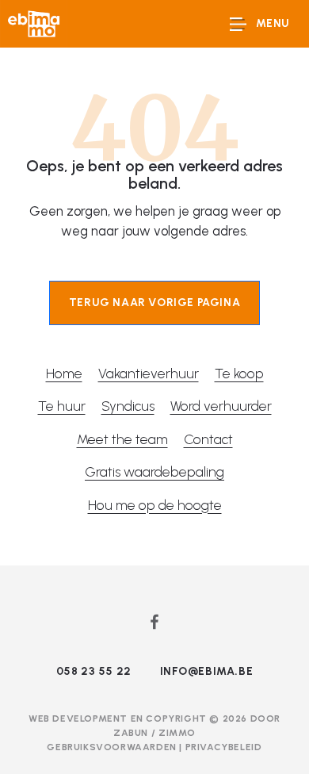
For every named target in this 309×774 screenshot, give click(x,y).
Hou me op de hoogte (155, 504)
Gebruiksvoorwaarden (113, 747)
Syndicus (127, 405)
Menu (273, 23)
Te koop (239, 373)
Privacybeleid (223, 747)
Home (64, 373)
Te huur (62, 405)
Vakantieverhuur (148, 373)
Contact (208, 439)
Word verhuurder (221, 405)
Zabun (130, 732)
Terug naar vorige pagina (154, 302)
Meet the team (122, 439)
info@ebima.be (207, 671)
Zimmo (177, 732)
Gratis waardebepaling (154, 471)
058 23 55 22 (94, 671)
